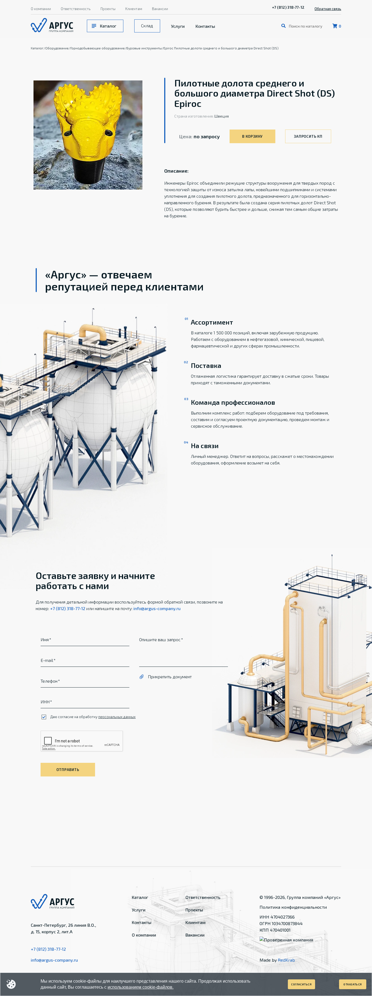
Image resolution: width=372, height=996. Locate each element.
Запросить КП (308, 136)
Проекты (107, 9)
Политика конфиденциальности (293, 907)
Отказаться (352, 984)
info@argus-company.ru (157, 608)
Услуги (178, 26)
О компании (41, 9)
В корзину (252, 136)
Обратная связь (328, 9)
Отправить (67, 769)
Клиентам (133, 9)
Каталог (108, 25)
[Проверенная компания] (286, 939)
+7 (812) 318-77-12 (288, 7)
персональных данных (117, 717)
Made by (277, 959)
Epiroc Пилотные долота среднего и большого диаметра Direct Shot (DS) (221, 48)
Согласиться (301, 984)
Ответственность (76, 9)
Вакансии (160, 9)
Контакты (205, 26)
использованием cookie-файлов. (140, 987)
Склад (147, 25)
